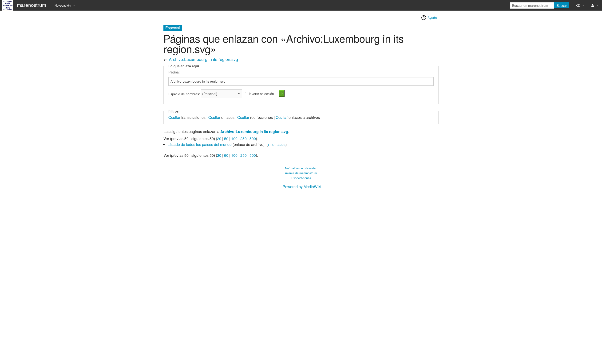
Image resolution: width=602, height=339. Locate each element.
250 (243, 138)
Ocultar (174, 117)
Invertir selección (261, 93)
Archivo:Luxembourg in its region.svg (203, 59)
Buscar (562, 5)
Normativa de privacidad (301, 168)
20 (219, 138)
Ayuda (432, 17)
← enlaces (276, 144)
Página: (174, 72)
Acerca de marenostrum (301, 173)
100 (234, 138)
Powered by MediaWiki (302, 186)
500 (253, 138)
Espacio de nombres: (184, 93)
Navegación (63, 5)
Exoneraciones (301, 178)
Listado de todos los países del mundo (200, 144)
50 (226, 138)
